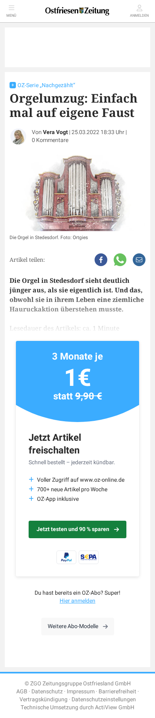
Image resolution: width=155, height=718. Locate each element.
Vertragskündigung (43, 699)
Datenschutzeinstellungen (104, 699)
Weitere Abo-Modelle (73, 626)
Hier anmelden (77, 601)
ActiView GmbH (114, 707)
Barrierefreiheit (117, 691)
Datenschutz (47, 691)
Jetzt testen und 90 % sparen (73, 529)
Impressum (81, 691)
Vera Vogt (55, 132)
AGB (21, 691)
